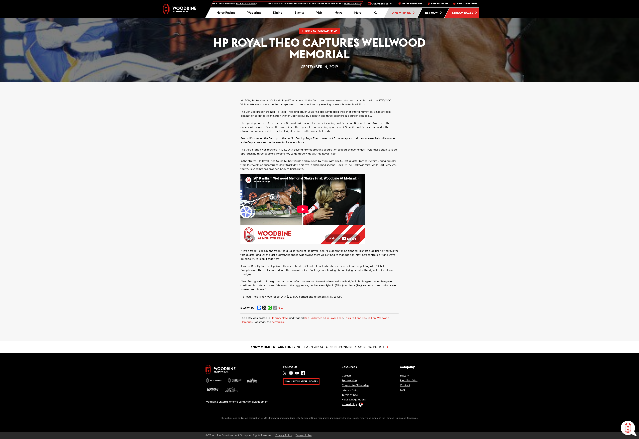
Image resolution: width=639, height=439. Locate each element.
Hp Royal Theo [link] (334, 318)
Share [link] (281, 308)
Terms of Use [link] (350, 395)
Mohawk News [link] (279, 318)
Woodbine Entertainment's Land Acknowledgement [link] (237, 401)
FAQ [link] (402, 390)
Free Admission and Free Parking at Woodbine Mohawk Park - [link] (272, 4)
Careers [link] (346, 375)
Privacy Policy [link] (350, 390)
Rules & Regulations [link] (354, 399)
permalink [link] (278, 322)
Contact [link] (405, 385)
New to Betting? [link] (467, 4)
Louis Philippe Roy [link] (355, 318)
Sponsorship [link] (349, 380)
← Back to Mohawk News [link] (319, 31)
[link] (179, 9)
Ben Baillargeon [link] (314, 318)
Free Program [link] (439, 4)
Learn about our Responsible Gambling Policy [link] (319, 346)
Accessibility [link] (349, 404)
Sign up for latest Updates (301, 381)
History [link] (404, 375)
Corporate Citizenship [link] (355, 385)
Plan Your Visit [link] (409, 380)
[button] (358, 12)
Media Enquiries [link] (412, 4)
